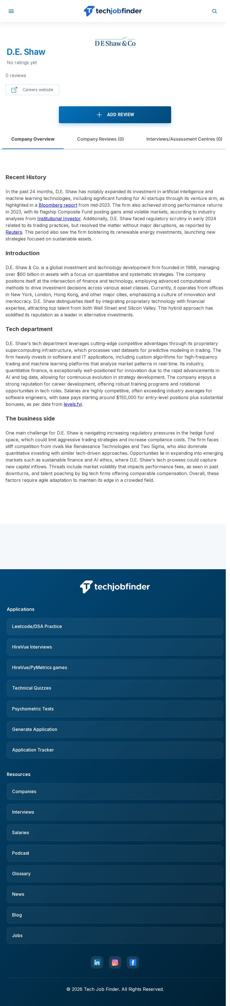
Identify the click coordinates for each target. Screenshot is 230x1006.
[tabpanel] (115, 323)
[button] (11, 11)
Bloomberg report (58, 205)
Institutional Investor (59, 218)
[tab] (33, 139)
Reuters (14, 232)
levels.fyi (73, 404)
